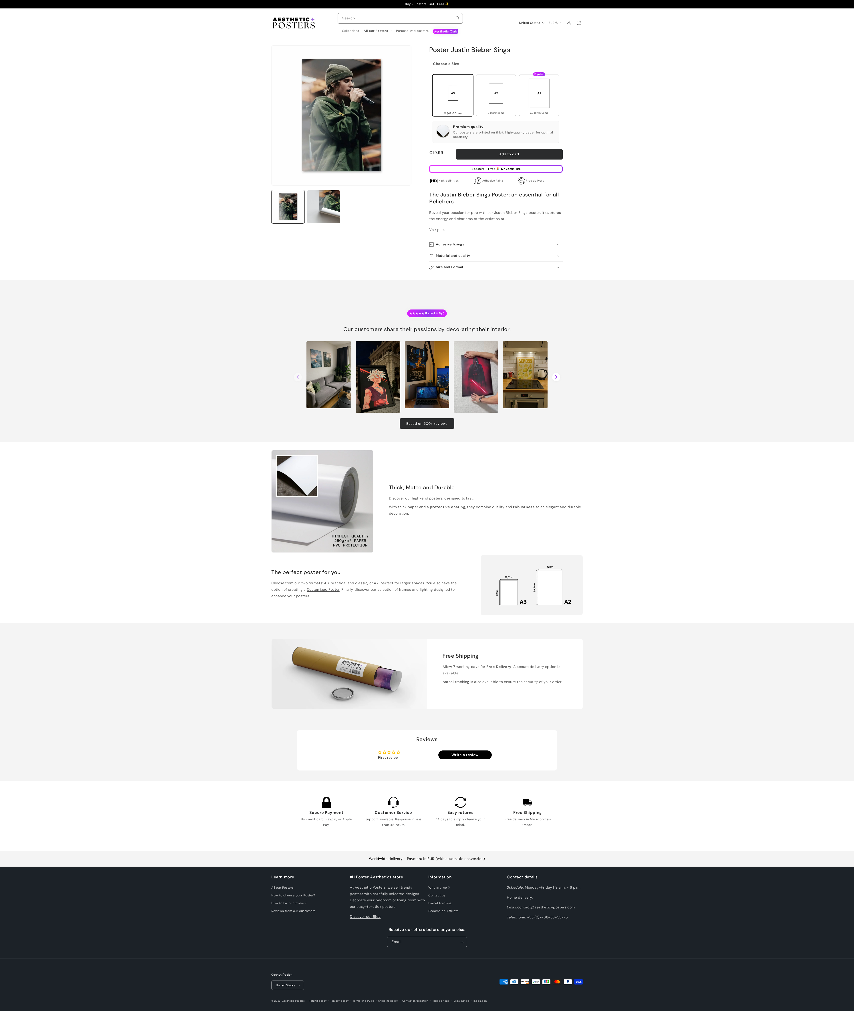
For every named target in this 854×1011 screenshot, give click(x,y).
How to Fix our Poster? (288, 903)
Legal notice (461, 1000)
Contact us (436, 895)
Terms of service (363, 1000)
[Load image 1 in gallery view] (288, 206)
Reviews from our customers (293, 911)
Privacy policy (340, 1000)
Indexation (480, 1000)
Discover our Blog (365, 916)
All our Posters (282, 887)
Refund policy (317, 1000)
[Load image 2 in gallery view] (323, 206)
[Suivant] (556, 377)
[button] (377, 30)
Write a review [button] (465, 754)
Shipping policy (388, 1000)
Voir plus (437, 229)
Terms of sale (441, 1000)
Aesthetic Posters (293, 1000)
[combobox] (400, 18)
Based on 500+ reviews (427, 423)
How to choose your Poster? (293, 895)
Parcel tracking (440, 903)
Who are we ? (439, 887)
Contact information (415, 1000)
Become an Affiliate (443, 911)
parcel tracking (456, 681)
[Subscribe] (462, 942)
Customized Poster (323, 589)
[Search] (458, 18)
